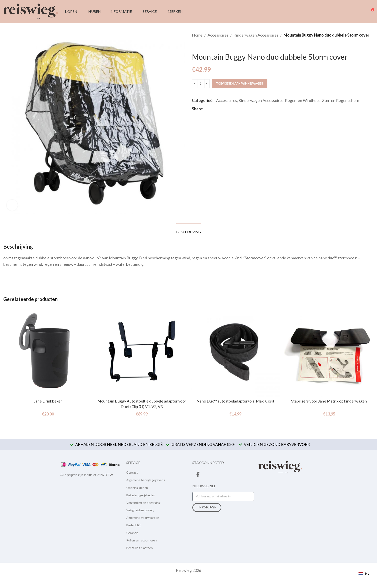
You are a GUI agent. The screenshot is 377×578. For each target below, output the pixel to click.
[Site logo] (30, 11)
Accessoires (218, 35)
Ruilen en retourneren (141, 540)
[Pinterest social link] (216, 109)
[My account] (363, 11)
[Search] (355, 11)
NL (367, 573)
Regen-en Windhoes (302, 100)
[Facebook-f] (197, 474)
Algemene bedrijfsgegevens (145, 480)
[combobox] (364, 573)
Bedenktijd (133, 525)
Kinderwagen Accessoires (256, 35)
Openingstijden (137, 487)
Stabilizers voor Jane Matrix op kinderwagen (329, 401)
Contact (132, 472)
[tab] (188, 229)
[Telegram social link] (227, 109)
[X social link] (211, 109)
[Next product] (205, 45)
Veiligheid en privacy (140, 510)
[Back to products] (199, 45)
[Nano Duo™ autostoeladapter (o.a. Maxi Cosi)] (235, 352)
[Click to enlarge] (12, 205)
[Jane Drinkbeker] (48, 352)
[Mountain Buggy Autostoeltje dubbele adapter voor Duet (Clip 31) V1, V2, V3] (141, 352)
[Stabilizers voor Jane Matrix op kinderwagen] (329, 352)
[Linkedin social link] (221, 109)
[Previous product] (194, 45)
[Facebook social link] (205, 109)
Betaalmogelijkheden (140, 495)
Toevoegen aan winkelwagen (239, 83)
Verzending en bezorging (143, 502)
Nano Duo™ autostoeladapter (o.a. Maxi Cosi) (235, 401)
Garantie (132, 533)
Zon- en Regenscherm (341, 100)
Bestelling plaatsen (139, 548)
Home (197, 35)
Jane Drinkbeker (48, 401)
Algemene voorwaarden (142, 517)
